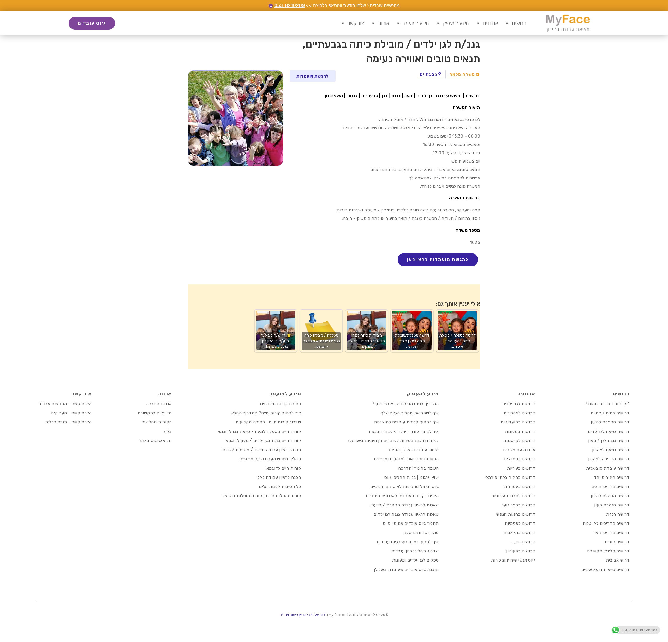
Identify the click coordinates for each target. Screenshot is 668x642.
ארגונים (490, 23)
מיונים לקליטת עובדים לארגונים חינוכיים (402, 495)
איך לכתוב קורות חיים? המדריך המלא (266, 412)
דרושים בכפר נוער (518, 505)
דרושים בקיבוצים (519, 458)
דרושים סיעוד (522, 541)
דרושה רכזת (618, 514)
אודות (383, 23)
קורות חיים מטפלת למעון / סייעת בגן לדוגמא (259, 431)
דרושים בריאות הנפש (515, 514)
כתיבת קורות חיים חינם (279, 403)
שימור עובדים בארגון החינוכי (413, 449)
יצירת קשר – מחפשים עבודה (64, 403)
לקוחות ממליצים (156, 422)
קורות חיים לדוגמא (283, 468)
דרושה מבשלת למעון (610, 495)
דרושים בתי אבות (519, 532)
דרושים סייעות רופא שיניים (605, 569)
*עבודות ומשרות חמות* (608, 403)
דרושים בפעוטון (520, 551)
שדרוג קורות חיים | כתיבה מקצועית (268, 422)
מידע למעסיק (456, 23)
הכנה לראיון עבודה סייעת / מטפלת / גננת (261, 449)
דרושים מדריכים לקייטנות (606, 523)
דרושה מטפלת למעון (610, 422)
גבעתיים (428, 74)
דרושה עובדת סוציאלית (608, 468)
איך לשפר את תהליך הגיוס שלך (410, 412)
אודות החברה (159, 403)
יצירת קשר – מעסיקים (71, 412)
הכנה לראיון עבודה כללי (279, 477)
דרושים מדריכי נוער (612, 532)
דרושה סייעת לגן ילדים (609, 431)
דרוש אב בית (618, 560)
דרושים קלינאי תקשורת (608, 551)
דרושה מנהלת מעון (612, 505)
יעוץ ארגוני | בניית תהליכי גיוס (411, 477)
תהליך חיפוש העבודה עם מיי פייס (270, 458)
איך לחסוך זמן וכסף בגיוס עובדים (408, 541)
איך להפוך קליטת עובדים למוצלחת (406, 422)
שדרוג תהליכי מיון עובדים (415, 551)
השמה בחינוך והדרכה (418, 468)
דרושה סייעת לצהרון (611, 449)
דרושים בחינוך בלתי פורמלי (510, 477)
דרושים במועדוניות (517, 422)
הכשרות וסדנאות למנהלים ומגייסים (406, 458)
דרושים (519, 23)
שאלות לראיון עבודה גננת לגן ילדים (406, 514)
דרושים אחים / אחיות (610, 412)
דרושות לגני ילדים (518, 403)
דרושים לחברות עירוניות (513, 495)
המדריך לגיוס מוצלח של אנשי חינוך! (406, 403)
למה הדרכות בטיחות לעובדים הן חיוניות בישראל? (393, 440)
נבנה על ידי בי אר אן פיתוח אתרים (302, 615)
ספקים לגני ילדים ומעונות (415, 560)
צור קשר (356, 23)
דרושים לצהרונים (519, 412)
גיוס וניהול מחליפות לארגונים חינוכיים (404, 486)
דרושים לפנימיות (520, 523)
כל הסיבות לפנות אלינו (280, 486)
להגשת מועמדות (312, 76)
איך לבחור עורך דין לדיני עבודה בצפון (404, 431)
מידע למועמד (416, 23)
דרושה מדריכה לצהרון (609, 458)
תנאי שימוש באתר (155, 440)
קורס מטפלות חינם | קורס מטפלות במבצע (261, 495)
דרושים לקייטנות (520, 440)
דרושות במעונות (520, 431)
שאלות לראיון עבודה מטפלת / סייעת (405, 505)
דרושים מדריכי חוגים (611, 486)
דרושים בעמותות (519, 486)
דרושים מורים (617, 541)
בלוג (167, 431)
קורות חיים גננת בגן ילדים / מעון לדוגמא (263, 440)
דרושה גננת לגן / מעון (609, 440)
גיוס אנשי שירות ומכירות (513, 560)
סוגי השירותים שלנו (421, 532)
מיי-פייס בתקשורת (155, 412)
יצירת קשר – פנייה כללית (68, 422)
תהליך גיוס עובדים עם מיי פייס (411, 523)
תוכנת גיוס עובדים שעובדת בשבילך (406, 569)
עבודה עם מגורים (519, 449)
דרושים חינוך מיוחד (612, 477)
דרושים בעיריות (521, 468)
